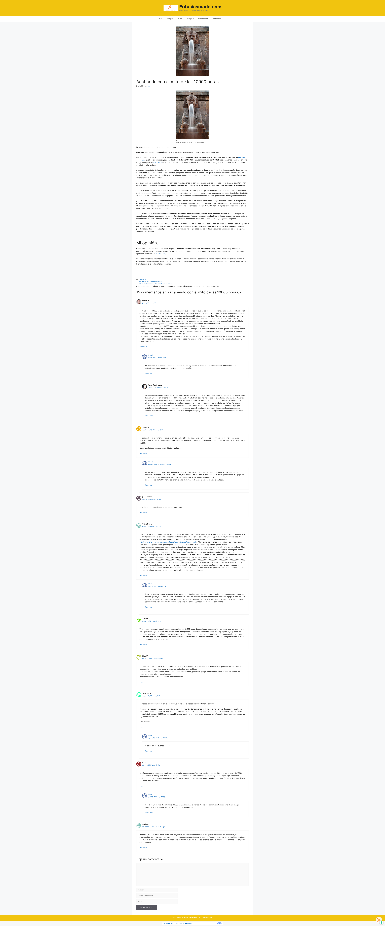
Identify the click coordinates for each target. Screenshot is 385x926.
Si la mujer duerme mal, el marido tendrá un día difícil (156, 284)
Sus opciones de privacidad (205, 923)
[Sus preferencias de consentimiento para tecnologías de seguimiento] (381, 922)
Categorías (170, 19)
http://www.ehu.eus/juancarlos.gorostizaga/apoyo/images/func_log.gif (167, 542)
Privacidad (217, 19)
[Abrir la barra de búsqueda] (225, 19)
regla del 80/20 (162, 254)
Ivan (150, 584)
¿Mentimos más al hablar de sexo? (150, 282)
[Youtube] (379, 920)
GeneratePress (207, 918)
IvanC (150, 355)
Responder (143, 347)
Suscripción (190, 19)
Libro (180, 19)
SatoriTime (157, 162)
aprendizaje (142, 279)
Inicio (161, 19)
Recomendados (203, 19)
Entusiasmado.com (200, 6)
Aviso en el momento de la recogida (177, 923)
